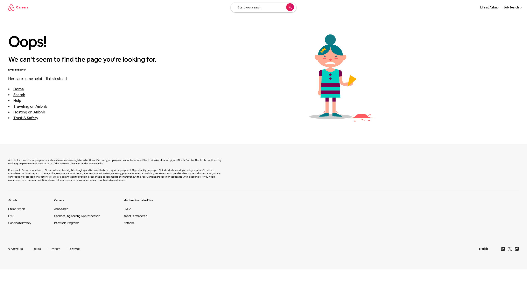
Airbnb (12, 200)
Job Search (511, 7)
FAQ (11, 216)
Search (19, 94)
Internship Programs (66, 223)
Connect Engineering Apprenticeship (77, 216)
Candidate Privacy (19, 223)
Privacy (55, 248)
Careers (22, 7)
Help (17, 100)
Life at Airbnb (489, 7)
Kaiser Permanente (135, 216)
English (483, 249)
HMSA (127, 209)
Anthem (129, 223)
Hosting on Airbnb (29, 112)
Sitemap (75, 248)
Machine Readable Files (138, 200)
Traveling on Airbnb (30, 106)
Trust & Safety (25, 118)
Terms (37, 248)
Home (18, 89)
